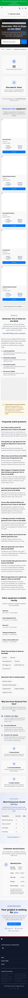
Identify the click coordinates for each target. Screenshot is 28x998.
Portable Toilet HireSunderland (21, 981)
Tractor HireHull (4, 975)
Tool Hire (4, 657)
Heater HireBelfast (5, 981)
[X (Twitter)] (12, 988)
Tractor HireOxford (19, 979)
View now (14, 152)
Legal (3, 964)
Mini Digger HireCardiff (6, 978)
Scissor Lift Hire (6, 668)
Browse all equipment (13, 837)
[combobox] (10, 41)
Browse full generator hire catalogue (13, 306)
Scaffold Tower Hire (19, 665)
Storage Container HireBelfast (21, 976)
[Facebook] (10, 988)
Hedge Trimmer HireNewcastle (21, 974)
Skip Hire (17, 661)
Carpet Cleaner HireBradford (21, 975)
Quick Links (5, 961)
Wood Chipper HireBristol (20, 978)
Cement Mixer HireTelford (6, 976)
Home (2, 49)
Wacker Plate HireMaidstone (7, 974)
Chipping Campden (19, 688)
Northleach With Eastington (9, 685)
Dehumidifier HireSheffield (7, 979)
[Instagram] (15, 988)
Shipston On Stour (7, 692)
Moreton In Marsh (7, 681)
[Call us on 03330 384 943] (19, 8)
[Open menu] (25, 8)
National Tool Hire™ (11, 986)
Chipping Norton (6, 688)
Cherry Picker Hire (6, 661)
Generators (9, 49)
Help (2, 957)
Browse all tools (13, 924)
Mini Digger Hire (6, 665)
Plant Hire (12, 657)
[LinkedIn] (17, 988)
